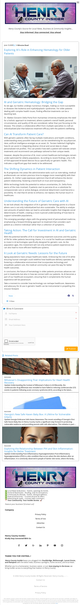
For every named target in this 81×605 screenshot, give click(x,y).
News (11, 296)
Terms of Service (40, 586)
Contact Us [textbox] (40, 527)
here (57, 603)
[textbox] (40, 30)
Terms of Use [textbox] (40, 519)
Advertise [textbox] (40, 523)
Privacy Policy (40, 593)
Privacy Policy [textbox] (40, 514)
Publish (72, 348)
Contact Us (40, 580)
